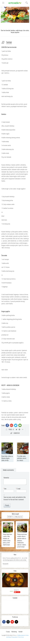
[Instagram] (16, 622)
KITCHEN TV (10, 517)
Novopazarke (5, 563)
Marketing (14, 631)
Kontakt (20, 631)
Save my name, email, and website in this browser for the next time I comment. (15, 498)
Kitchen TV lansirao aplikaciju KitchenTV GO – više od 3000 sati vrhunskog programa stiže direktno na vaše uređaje (15, 559)
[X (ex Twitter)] (8, 622)
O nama (8, 631)
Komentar (17, 433)
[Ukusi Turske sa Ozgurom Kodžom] (15, 580)
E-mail (18, 488)
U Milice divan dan (18, 517)
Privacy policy (14, 637)
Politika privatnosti (21, 635)
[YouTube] (12, 622)
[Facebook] (4, 622)
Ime (5, 488)
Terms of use (21, 637)
